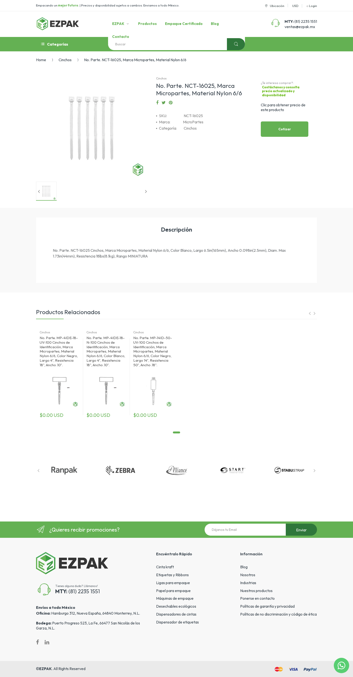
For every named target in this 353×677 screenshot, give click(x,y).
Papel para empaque (173, 590)
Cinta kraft (165, 566)
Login (313, 6)
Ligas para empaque (173, 582)
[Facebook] (157, 102)
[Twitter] (164, 102)
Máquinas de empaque (175, 598)
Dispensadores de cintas (176, 614)
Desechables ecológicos (176, 606)
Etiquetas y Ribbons (172, 574)
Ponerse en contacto (257, 598)
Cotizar (284, 129)
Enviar (301, 529)
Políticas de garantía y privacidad (267, 606)
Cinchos (65, 59)
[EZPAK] (58, 23)
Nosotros (247, 574)
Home (41, 59)
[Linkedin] (47, 642)
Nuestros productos (256, 590)
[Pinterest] (170, 102)
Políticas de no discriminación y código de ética (278, 614)
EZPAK (45, 668)
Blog (244, 566)
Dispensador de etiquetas (177, 622)
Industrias (248, 582)
